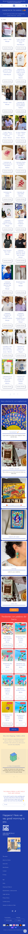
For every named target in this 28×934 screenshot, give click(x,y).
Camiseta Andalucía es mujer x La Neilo (7, 222)
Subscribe (5, 863)
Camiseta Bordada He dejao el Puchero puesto (7, 316)
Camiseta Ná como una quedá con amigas (21, 379)
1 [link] (10, 394)
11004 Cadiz (6, 834)
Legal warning (6, 894)
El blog (4, 874)
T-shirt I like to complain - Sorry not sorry (7, 134)
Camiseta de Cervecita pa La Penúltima (7, 164)
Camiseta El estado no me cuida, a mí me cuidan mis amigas (20, 72)
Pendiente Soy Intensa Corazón (21, 664)
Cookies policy (6, 901)
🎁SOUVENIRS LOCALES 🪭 (14, 505)
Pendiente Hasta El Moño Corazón (7, 716)
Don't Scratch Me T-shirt (7, 251)
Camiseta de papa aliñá (20, 192)
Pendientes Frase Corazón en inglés (7, 638)
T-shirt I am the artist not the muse (20, 41)
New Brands (5, 867)
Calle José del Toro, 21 (8, 833)
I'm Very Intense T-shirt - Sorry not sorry (20, 134)
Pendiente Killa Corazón (7, 664)
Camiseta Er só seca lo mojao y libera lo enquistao (7, 379)
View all (14, 610)
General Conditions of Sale (9, 905)
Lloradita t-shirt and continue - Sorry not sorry (7, 348)
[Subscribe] (23, 804)
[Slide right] (16, 776)
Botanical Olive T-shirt (20, 282)
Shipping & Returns (7, 887)
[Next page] (17, 393)
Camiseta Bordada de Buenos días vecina (7, 284)
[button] (1, 5)
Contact (4, 871)
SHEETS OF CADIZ (14, 537)
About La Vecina (6, 860)
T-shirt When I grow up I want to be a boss (7, 71)
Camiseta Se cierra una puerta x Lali (20, 348)
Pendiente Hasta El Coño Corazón (21, 638)
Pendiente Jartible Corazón (21, 689)
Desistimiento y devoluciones (10, 890)
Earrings (14, 568)
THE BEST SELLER (14, 468)
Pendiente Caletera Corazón (7, 690)
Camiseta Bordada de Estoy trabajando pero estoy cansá (20, 317)
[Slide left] (11, 776)
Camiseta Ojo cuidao (7, 192)
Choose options (7, 48)
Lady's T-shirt (7, 39)
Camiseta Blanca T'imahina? (21, 222)
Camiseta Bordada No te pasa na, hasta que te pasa (20, 253)
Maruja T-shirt (7, 102)
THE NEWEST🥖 (14, 432)
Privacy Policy (6, 897)
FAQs (4, 883)
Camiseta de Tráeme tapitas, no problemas (20, 104)
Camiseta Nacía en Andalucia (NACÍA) (20, 164)
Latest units (14, 603)
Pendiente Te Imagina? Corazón (21, 717)
